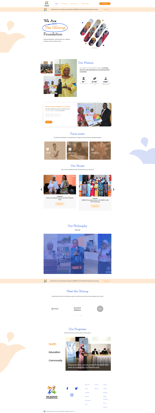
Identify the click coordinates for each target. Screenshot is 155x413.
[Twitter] (76, 389)
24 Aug (108, 176)
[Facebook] (67, 389)
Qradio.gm (105, 392)
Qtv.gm (104, 403)
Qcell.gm (105, 384)
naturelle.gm (105, 399)
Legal (86, 404)
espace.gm (105, 407)
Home (56, 3)
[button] (41, 189)
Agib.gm (104, 396)
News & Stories (85, 3)
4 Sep (73, 176)
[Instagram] (72, 395)
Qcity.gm (105, 388)
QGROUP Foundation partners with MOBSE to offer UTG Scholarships (59, 201)
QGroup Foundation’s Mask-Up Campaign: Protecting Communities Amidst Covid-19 (95, 203)
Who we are (87, 384)
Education (59, 198)
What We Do (74, 3)
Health (98, 201)
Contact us (97, 384)
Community (93, 201)
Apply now (96, 388)
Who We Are (64, 3)
